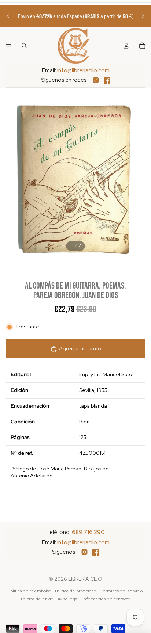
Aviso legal (68, 599)
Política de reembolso (29, 591)
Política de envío (37, 599)
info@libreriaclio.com (83, 70)
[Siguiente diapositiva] (143, 16)
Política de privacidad (75, 591)
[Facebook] (107, 80)
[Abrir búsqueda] (24, 46)
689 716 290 (88, 532)
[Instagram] (95, 80)
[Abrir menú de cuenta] (126, 46)
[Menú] (8, 45)
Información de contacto (106, 599)
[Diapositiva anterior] (8, 16)
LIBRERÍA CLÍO (85, 579)
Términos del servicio (121, 591)
